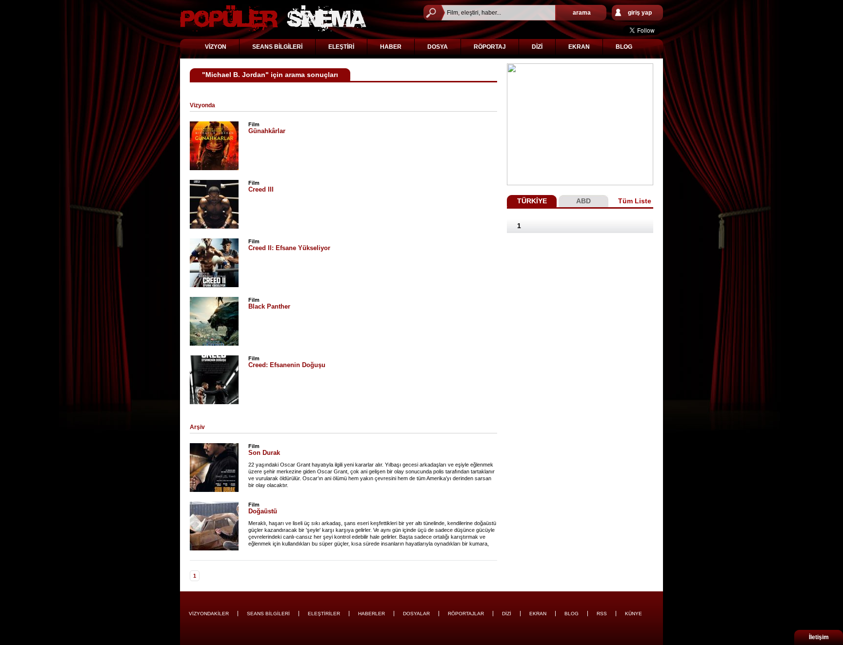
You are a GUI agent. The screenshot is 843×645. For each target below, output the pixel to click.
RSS (602, 613)
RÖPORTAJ (490, 46)
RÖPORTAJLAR (466, 613)
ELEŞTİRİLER (324, 613)
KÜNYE (633, 613)
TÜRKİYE (532, 201)
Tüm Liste (634, 201)
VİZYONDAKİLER (209, 613)
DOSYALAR (416, 613)
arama (582, 12)
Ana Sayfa (273, 18)
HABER (390, 46)
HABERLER (371, 613)
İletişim (819, 637)
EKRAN (579, 46)
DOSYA (437, 46)
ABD (583, 201)
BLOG (624, 46)
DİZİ (537, 46)
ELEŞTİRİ (341, 46)
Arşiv (197, 427)
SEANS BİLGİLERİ (277, 46)
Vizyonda (202, 105)
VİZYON (215, 46)
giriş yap (640, 12)
